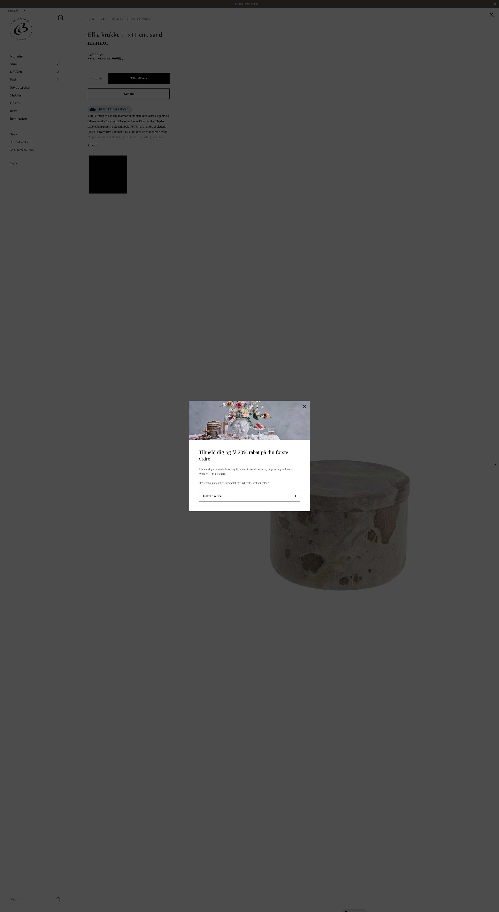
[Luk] (304, 407)
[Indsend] (294, 496)
